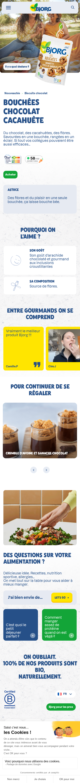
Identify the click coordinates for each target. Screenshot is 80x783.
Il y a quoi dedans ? (17, 66)
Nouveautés (12, 93)
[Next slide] (46, 470)
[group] (40, 430)
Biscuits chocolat (36, 93)
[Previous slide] (33, 470)
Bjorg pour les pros (61, 706)
